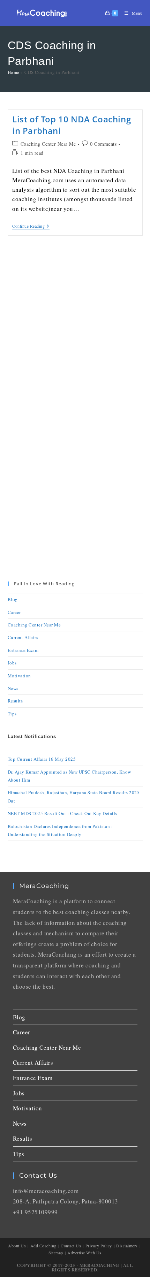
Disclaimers (127, 1245)
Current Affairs (23, 637)
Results (15, 701)
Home (14, 72)
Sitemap (55, 1252)
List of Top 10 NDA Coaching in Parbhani (71, 125)
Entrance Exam (23, 650)
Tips (12, 713)
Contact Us (71, 1245)
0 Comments (103, 143)
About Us (17, 1245)
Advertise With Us (84, 1252)
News (13, 688)
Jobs (12, 663)
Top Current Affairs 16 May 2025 (42, 759)
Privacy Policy (98, 1245)
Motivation (19, 675)
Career (14, 612)
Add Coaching (43, 1245)
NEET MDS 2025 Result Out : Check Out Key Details (62, 813)
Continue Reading (31, 226)
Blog (13, 599)
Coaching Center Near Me (48, 143)
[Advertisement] (75, 329)
